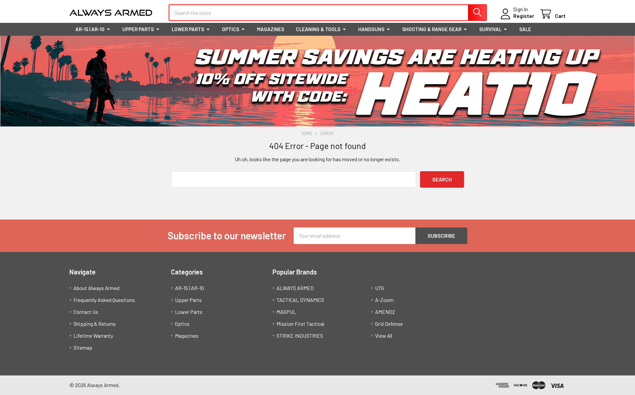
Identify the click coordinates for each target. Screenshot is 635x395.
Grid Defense (389, 324)
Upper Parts (138, 29)
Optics (230, 29)
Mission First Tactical (300, 324)
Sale (525, 29)
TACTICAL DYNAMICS (300, 300)
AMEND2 (385, 312)
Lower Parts (188, 29)
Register (523, 16)
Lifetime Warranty (93, 335)
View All (383, 335)
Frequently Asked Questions (104, 300)
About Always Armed (96, 288)
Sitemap (82, 347)
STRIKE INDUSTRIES (299, 335)
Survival (490, 29)
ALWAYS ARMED (295, 288)
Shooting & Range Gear (431, 29)
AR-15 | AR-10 (90, 29)
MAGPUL (286, 312)
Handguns (371, 29)
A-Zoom (384, 300)
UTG (379, 288)
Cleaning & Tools (318, 29)
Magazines (270, 29)
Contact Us (85, 312)
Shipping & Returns (94, 324)
